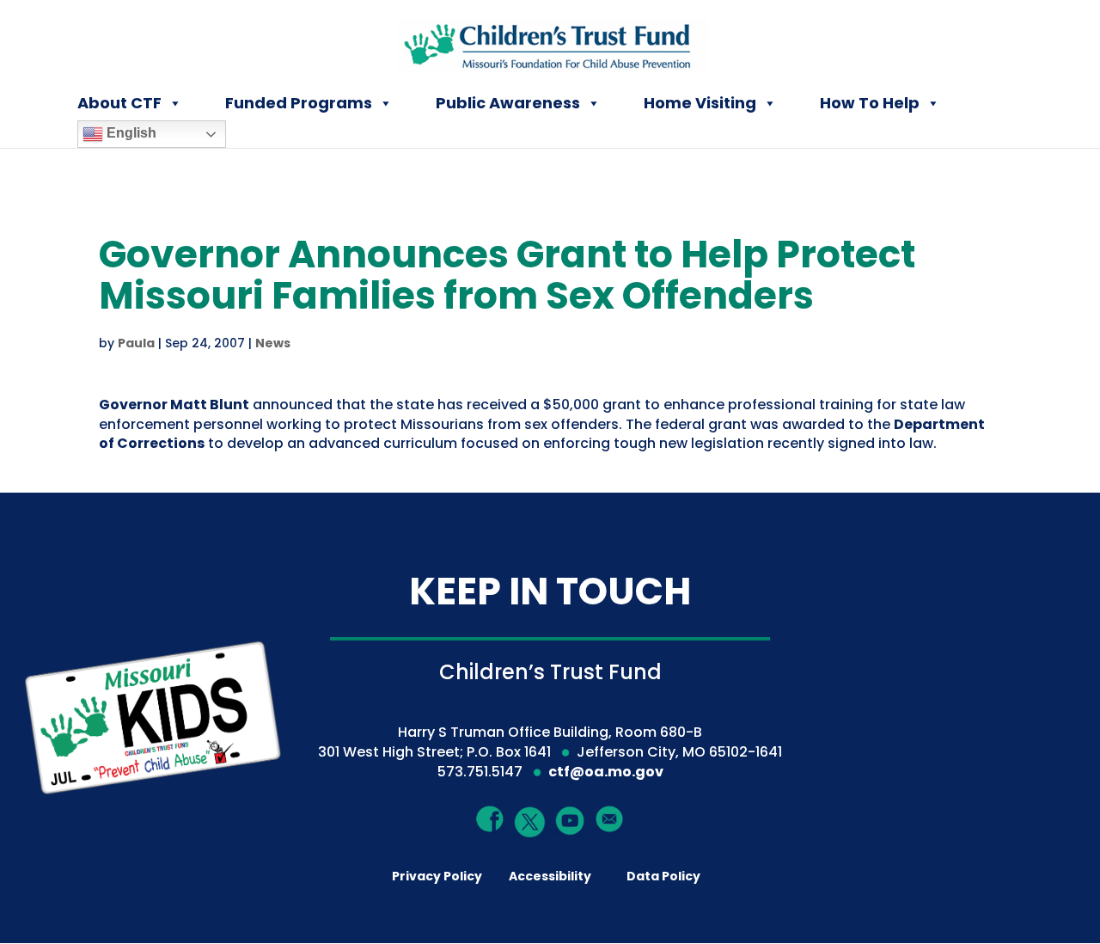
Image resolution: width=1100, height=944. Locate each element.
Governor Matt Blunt (174, 404)
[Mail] (609, 818)
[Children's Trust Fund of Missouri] (551, 42)
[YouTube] (570, 820)
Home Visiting (700, 102)
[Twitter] (530, 822)
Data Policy (663, 876)
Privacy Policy (437, 876)
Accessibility (550, 876)
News (272, 343)
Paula (136, 343)
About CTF (119, 102)
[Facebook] (490, 818)
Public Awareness (508, 102)
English (129, 133)
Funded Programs (298, 102)
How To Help (870, 102)
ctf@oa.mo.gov (605, 772)
